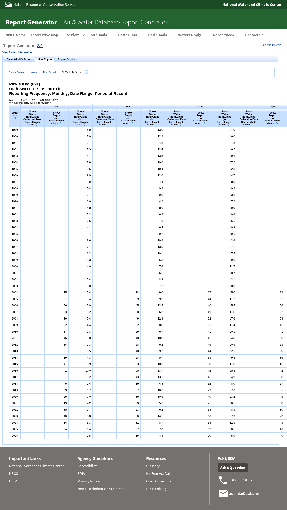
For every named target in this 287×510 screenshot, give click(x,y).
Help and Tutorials (271, 45)
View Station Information (17, 52)
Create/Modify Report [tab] (19, 59)
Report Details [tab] (66, 59)
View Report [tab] (45, 59)
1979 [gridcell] (15, 129)
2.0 (40, 46)
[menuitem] (18, 72)
